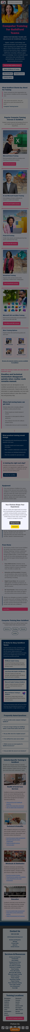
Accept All (15, 526)
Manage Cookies (15, 523)
